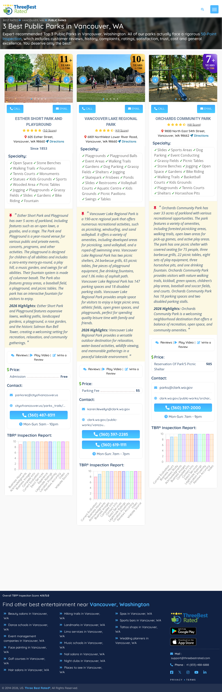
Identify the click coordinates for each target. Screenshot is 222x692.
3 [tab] (38, 99)
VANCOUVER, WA (33, 20)
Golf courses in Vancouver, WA (24, 661)
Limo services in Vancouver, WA (81, 634)
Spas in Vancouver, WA (135, 614)
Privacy (176, 680)
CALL (16, 108)
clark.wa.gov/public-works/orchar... (185, 398)
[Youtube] (196, 672)
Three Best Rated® (37, 688)
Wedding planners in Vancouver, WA (132, 640)
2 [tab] (35, 99)
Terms (191, 680)
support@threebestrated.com (190, 658)
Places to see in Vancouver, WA (81, 670)
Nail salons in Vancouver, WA (83, 654)
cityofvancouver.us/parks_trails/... (40, 406)
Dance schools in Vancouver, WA (26, 627)
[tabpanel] (39, 81)
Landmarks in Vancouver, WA (84, 625)
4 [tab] (41, 99)
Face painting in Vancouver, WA (25, 649)
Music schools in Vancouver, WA (81, 645)
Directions (56, 141)
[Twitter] (179, 672)
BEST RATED (10, 20)
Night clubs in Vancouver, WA (84, 661)
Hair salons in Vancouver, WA (28, 670)
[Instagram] (187, 672)
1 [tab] (31, 99)
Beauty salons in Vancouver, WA (25, 616)
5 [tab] (45, 99)
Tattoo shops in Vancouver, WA (136, 629)
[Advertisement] (111, 560)
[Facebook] (171, 672)
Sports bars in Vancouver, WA (140, 620)
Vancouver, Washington (119, 604)
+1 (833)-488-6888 (197, 664)
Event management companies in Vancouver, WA (24, 638)
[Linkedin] (204, 672)
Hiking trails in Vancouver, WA (80, 616)
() (50, 130)
